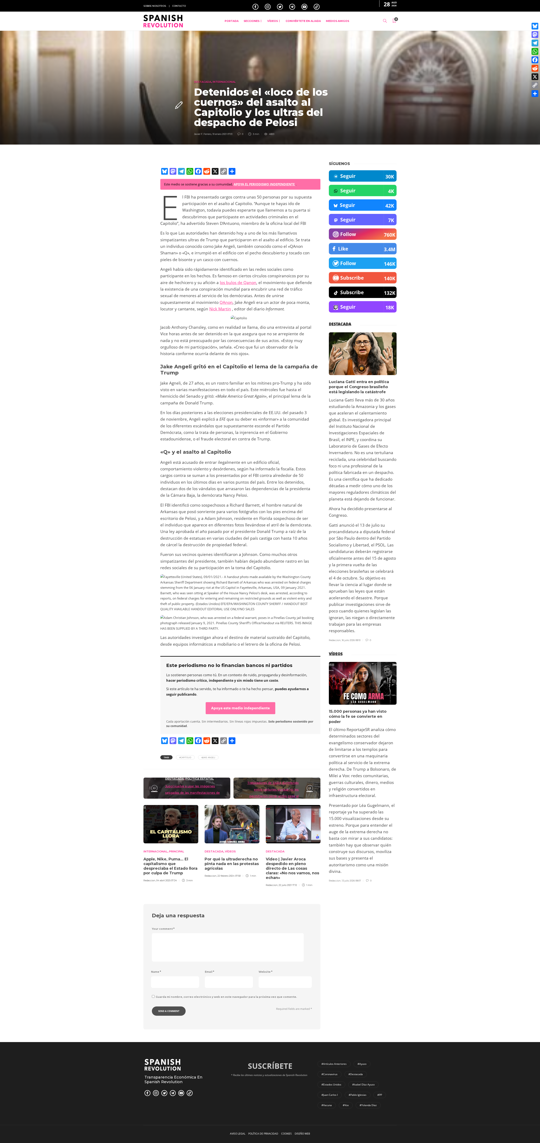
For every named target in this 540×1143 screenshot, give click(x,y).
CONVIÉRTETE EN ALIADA (303, 21)
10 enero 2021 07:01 (222, 134)
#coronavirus (329, 1074)
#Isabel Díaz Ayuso (363, 1084)
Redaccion (149, 880)
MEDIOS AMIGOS (337, 21)
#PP (379, 1095)
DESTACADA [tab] (340, 323)
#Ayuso (362, 1064)
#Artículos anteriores (334, 1064)
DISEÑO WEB (302, 1133)
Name (156, 971)
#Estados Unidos (331, 1084)
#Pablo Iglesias (357, 1095)
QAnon (226, 302)
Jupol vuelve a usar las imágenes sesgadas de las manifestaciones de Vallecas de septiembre (192, 792)
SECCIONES (251, 21)
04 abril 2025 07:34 (166, 880)
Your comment (163, 928)
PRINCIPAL (176, 851)
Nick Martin (220, 309)
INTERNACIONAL (224, 81)
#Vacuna (326, 1105)
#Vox (346, 1105)
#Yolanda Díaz (368, 1105)
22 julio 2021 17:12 (288, 885)
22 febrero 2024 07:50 (229, 875)
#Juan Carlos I (329, 1095)
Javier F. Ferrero (202, 134)
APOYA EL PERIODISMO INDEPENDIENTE (265, 184)
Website (265, 971)
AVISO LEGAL (237, 1133)
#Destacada (355, 1074)
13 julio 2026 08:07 (351, 880)
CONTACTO (179, 5)
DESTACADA (202, 81)
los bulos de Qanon (238, 282)
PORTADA (232, 21)
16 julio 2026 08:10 (351, 640)
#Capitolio (185, 757)
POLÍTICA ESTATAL (199, 778)
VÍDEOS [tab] (336, 653)
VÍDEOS (272, 21)
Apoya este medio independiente (240, 708)
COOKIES (286, 1133)
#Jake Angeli (208, 757)
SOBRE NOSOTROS (154, 5)
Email (209, 971)
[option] (170, 843)
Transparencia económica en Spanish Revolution (173, 1079)
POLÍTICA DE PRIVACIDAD (263, 1133)
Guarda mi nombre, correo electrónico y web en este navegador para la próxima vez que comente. (226, 996)
